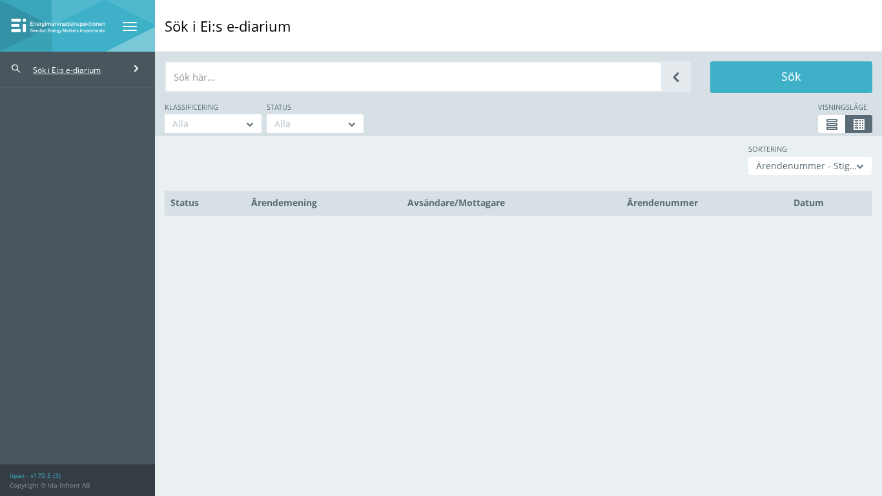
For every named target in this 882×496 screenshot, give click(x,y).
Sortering (767, 149)
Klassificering (191, 107)
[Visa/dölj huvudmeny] (130, 26)
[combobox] (213, 123)
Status (279, 107)
